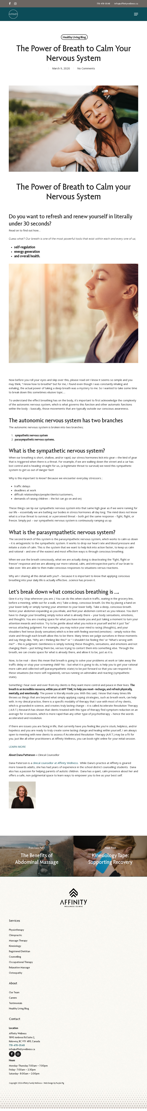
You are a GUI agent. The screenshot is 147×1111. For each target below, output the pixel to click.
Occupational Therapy (21, 962)
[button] (136, 14)
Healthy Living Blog (74, 37)
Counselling (15, 956)
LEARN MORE (17, 746)
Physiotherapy (16, 929)
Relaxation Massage (19, 967)
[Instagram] (18, 1053)
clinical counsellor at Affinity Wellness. (56, 763)
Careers (13, 997)
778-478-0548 (17, 1045)
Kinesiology (15, 946)
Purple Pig (60, 1083)
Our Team (14, 992)
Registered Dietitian (19, 951)
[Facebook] (12, 1053)
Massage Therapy (18, 940)
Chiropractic (15, 935)
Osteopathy (15, 972)
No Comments (86, 68)
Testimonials (15, 1003)
